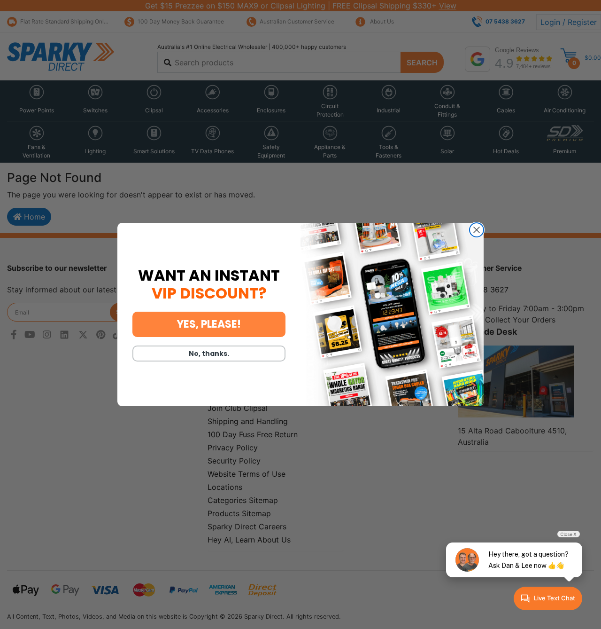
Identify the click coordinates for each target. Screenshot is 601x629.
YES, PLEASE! (209, 324)
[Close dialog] (477, 230)
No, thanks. (209, 353)
